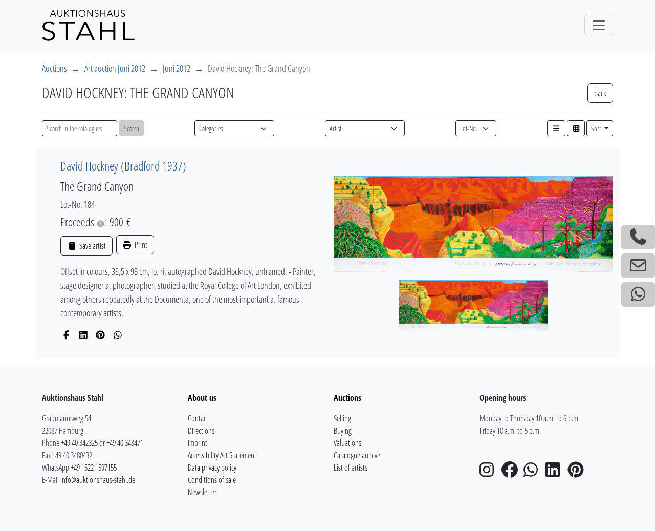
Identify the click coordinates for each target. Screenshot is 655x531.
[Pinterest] (100, 335)
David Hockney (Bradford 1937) (123, 165)
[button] (556, 128)
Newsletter (202, 492)
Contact (198, 418)
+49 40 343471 (124, 443)
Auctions (54, 68)
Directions (201, 430)
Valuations (347, 443)
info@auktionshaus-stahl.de (97, 479)
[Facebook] (66, 335)
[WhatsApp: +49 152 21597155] (638, 294)
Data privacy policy (212, 467)
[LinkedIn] (84, 335)
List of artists (350, 467)
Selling (342, 418)
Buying (343, 430)
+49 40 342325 (79, 443)
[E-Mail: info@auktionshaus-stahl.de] (638, 265)
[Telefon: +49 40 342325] (638, 237)
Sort (596, 128)
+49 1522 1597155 (94, 467)
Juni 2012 (176, 68)
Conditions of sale (212, 479)
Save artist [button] (91, 245)
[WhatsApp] (118, 335)
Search (131, 128)
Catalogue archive (357, 455)
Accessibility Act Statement (222, 455)
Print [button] (140, 244)
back (600, 93)
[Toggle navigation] (598, 25)
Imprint (197, 443)
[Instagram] (489, 472)
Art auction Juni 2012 (114, 68)
